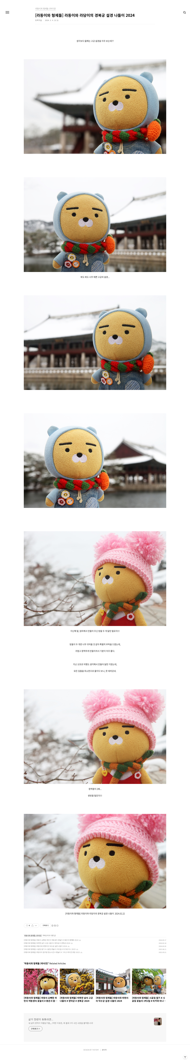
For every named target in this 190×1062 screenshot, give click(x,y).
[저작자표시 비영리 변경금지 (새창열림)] (55, 925)
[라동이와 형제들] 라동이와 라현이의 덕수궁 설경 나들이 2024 (45, 946)
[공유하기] (32, 926)
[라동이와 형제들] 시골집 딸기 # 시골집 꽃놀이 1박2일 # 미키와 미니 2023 (50, 949)
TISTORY (95, 1050)
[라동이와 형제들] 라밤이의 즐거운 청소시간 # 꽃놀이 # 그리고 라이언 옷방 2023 (52, 952)
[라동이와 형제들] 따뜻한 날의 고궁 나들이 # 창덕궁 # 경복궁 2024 (47, 943)
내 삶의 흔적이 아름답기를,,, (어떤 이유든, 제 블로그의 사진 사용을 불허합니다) (61, 1023)
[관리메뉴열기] (185, 1057)
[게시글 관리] (36, 926)
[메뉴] (7, 12)
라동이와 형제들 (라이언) (33, 935)
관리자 (104, 1050)
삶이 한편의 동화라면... (41, 1019)
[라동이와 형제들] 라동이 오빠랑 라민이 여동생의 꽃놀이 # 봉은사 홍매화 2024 (51, 940)
